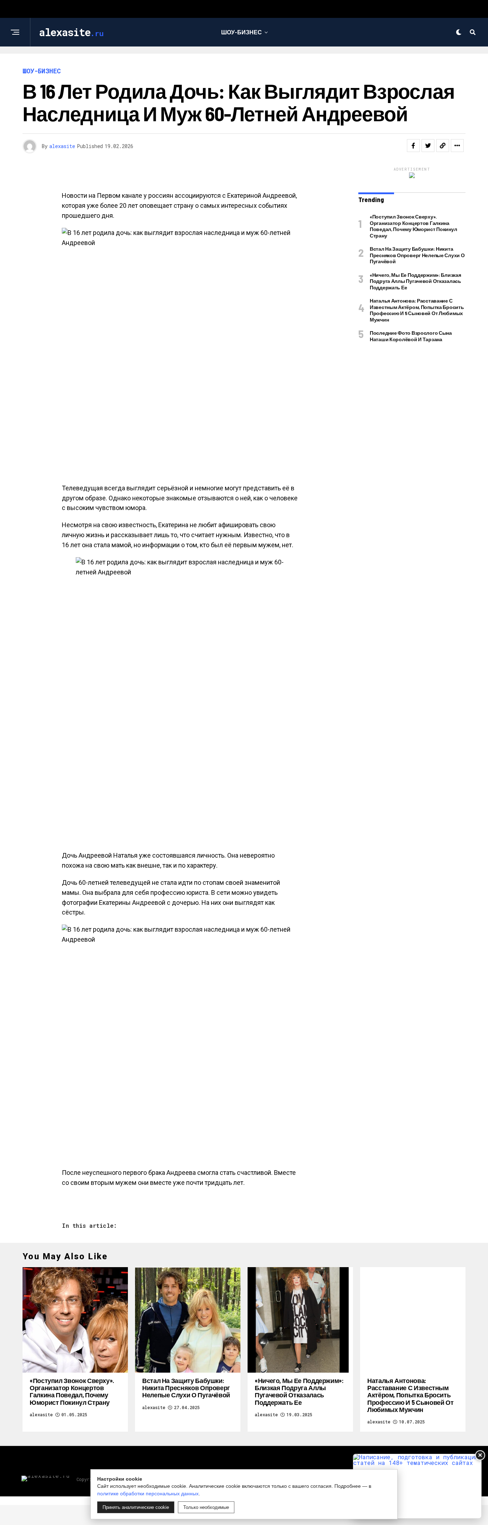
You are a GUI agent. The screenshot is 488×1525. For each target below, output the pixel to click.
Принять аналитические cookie (136, 1507)
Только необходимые (206, 1507)
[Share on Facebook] (413, 145)
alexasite (62, 146)
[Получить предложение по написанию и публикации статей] (417, 1486)
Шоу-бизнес (241, 32)
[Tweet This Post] (428, 145)
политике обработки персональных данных (148, 1493)
